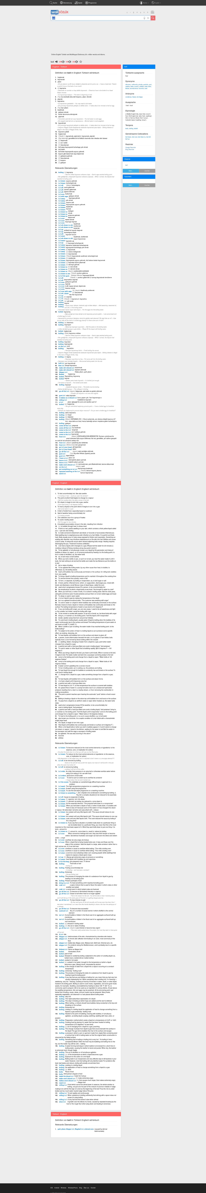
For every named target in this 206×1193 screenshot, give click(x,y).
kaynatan (67, 342)
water (61, 240)
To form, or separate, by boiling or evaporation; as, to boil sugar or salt (82, 580)
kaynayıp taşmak (71, 222)
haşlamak (61, 77)
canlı (68, 346)
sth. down (63, 293)
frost (62, 437)
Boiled (61, 374)
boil (126, 165)
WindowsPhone (73, 1188)
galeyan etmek (63, 112)
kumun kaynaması (87, 473)
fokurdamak (65, 145)
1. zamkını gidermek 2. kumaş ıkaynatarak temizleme (94, 277)
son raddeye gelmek (78, 432)
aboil (69, 1069)
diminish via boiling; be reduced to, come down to (85, 801)
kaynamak (61, 79)
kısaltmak (61, 110)
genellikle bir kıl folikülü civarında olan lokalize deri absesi (88, 138)
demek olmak (75, 269)
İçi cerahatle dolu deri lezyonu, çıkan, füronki (76, 97)
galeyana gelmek (66, 156)
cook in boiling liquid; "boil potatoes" (70, 707)
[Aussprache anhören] (62, 62)
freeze (134, 97)
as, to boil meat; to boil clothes (68, 556)
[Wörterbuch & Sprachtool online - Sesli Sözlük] (60, 14)
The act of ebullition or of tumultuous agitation (80, 1052)
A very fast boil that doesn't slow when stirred (83, 1099)
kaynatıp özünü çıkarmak (76, 262)
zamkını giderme (82, 273)
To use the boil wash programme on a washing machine (85, 790)
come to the (65, 430)
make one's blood (67, 465)
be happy (140, 97)
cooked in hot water (71, 960)
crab (62, 885)
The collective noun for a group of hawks (71, 517)
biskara (63, 949)
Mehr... (131, 171)
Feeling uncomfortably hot (74, 868)
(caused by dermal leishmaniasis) (101, 1130)
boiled (60, 312)
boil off (148, 137)
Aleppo (63, 372)
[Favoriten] (80, 63)
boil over (134, 137)
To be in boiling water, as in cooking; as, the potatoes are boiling (80, 668)
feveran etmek (70, 288)
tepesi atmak (69, 219)
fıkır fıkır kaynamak (75, 295)
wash (61, 786)
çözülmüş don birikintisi (80, 443)
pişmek (60, 99)
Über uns (86, 1188)
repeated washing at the (69, 471)
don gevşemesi (80, 445)
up (60, 229)
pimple (140, 84)
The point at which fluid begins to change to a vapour (76, 498)
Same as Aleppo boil (75, 949)
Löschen (147, 171)
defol (74, 449)
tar (61, 915)
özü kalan (61, 149)
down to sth (64, 273)
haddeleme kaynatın (84, 400)
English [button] (157, 3)
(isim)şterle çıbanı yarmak (77, 460)
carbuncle (135, 84)
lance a (63, 460)
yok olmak (69, 200)
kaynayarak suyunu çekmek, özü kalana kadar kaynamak (85, 260)
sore (146, 88)
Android (56, 1188)
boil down (128, 137)
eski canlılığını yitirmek (85, 451)
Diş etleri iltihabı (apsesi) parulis (84, 453)
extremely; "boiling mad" (73, 971)
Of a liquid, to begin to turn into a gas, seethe (73, 502)
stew (146, 86)
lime (61, 365)
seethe (127, 86)
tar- (61, 919)
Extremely (68, 872)
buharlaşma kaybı (70, 232)
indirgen (71, 211)
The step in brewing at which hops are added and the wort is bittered (88, 1001)
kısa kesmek (72, 254)
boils (61, 1072)
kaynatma (61, 101)
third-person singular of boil (73, 1074)
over (61, 194)
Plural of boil (69, 1071)
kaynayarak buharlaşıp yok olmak (77, 247)
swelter (141, 86)
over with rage (65, 291)
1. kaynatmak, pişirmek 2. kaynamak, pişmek (79, 136)
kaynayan (67, 325)
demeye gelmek (73, 264)
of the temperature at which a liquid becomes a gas (85, 1054)
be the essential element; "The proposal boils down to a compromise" (89, 803)
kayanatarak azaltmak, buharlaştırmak (85, 256)
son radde (64, 143)
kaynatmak (62, 123)
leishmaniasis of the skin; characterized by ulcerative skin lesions (90, 936)
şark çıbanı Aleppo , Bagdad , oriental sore (76, 1129)
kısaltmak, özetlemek (81, 237)
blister (127, 88)
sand (62, 473)
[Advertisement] (103, 38)
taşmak (67, 284)
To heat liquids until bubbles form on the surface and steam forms (80, 679)
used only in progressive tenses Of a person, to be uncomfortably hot (81, 587)
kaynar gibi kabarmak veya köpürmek (71, 154)
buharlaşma (76, 185)
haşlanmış (71, 374)
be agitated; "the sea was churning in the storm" (74, 733)
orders (62, 775)
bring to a (64, 883)
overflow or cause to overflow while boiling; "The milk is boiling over (88, 848)
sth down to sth (65, 225)
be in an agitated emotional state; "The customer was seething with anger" (83, 600)
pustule (145, 84)
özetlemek (77, 226)
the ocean (63, 782)
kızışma (63, 160)
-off (60, 234)
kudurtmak (78, 367)
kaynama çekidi (63, 132)
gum (62, 395)
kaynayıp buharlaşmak (75, 243)
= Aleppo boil (81, 1082)
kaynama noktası (75, 333)
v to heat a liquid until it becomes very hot (72, 681)
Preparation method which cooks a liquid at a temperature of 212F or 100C (90, 1020)
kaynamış (67, 312)
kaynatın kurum (71, 234)
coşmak (69, 297)
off (60, 185)
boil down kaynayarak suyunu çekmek (71, 151)
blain (149, 86)
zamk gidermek (69, 187)
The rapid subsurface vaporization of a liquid (80, 999)
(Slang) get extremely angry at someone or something (84, 857)
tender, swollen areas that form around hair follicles (75, 618)
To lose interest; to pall (77, 900)
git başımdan (77, 447)
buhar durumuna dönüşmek (67, 114)
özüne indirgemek (74, 252)
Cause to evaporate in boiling (74, 797)
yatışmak (75, 425)
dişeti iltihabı (70, 455)
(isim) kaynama (70, 413)
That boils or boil (75, 863)
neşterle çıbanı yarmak (75, 462)
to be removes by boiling (72, 760)
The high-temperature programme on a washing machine (85, 786)
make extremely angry (85, 1078)
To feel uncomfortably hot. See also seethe (72, 493)
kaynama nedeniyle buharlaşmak (77, 245)
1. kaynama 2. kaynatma (78, 299)
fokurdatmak (65, 158)
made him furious (80, 1076)
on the (62, 346)
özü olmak (73, 267)
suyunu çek (70, 202)
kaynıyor (68, 385)
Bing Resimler (129, 149)
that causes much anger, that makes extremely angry (97, 1080)
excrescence (134, 88)
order (61, 771)
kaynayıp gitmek (74, 198)
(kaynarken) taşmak (71, 279)
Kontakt (93, 1188)
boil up (127, 139)
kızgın (70, 415)
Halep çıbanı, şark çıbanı (83, 372)
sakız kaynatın (71, 395)
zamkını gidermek (70, 189)
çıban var (72, 458)
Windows (63, 1188)
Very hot (68, 996)
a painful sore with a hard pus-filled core (72, 683)
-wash (61, 791)
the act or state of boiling (76, 926)
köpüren (70, 417)
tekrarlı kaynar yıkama (93, 470)
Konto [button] (145, 3)
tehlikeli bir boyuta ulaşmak (73, 230)
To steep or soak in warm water (69, 596)
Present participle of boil (73, 881)
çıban (59, 82)
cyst (150, 84)
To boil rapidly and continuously (78, 1093)
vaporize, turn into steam (76, 799)
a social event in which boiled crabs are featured (82, 889)
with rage (63, 196)
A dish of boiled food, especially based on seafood (75, 511)
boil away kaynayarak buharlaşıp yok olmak (73, 147)
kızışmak (77, 228)
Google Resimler (130, 147)
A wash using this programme (76, 788)
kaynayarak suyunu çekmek (75, 204)
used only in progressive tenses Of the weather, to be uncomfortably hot (82, 705)
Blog (80, 1188)
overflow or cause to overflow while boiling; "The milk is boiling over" (88, 851)
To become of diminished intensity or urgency (85, 891)
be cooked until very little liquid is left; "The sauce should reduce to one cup (91, 816)
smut (61, 236)
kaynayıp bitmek (88, 275)
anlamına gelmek (74, 215)
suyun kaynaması (80, 239)
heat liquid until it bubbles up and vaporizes (80, 859)
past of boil (68, 953)
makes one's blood (67, 1081)
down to (62, 212)
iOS (51, 1188)
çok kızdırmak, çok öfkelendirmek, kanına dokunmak (96, 464)
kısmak (68, 209)
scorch (136, 86)
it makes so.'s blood (68, 398)
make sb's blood (66, 368)
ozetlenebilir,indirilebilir (81, 271)
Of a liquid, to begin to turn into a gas (70, 722)
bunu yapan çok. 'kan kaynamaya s (89, 397)
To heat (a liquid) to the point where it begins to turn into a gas (79, 506)
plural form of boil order (75, 775)
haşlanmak (62, 134)
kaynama (63, 88)
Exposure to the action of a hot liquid (77, 1056)
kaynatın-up (70, 241)
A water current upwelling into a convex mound (74, 666)
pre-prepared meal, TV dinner (80, 861)
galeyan (63, 162)
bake (131, 86)
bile (65, 934)
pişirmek (61, 116)
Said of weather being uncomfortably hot (71, 513)
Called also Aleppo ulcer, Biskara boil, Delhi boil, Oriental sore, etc (90, 943)
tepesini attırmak (80, 370)
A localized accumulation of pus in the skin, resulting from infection (80, 524)
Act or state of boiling (65, 565)
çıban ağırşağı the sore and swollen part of (82, 402)
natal (62, 1083)
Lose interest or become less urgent (88, 928)
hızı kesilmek (76, 428)
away (61, 198)
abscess (128, 84)
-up (60, 243)
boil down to (141, 137)
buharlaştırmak (71, 183)
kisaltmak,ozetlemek (87, 290)
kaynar (66, 303)
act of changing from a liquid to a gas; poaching (83, 1026)
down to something (66, 793)
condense (128, 97)
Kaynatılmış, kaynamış (72, 376)
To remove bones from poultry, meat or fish (73, 578)
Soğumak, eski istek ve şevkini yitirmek (89, 391)
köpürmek (64, 140)
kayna (69, 357)
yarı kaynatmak (70, 363)
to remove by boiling (71, 767)
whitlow (60, 738)
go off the (64, 391)
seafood (63, 911)
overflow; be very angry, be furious (77, 840)
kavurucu (70, 322)
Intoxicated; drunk (74, 951)
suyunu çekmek (71, 181)
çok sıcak (70, 301)
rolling (63, 400)
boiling (61, 172)
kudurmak (68, 194)
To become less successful (79, 908)
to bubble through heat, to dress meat (74, 526)
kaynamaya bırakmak (85, 468)
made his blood (66, 1076)
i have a (63, 458)
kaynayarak (68, 344)
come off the (65, 425)
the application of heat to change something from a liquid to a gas (87, 1067)
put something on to (68, 469)
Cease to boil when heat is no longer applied (85, 893)
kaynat (67, 378)
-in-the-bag (63, 861)
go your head (65, 447)
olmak (70, 213)
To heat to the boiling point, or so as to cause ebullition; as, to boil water (82, 716)
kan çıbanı (64, 108)
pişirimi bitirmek (69, 192)
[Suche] (153, 18)
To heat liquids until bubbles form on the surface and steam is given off (82, 635)
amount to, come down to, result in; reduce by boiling (88, 831)
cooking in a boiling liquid (73, 1065)
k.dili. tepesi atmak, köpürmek (75, 286)
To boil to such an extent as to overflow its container (84, 778)
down (61, 181)
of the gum (63, 276)
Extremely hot (70, 1007)
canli (83, 466)
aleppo (63, 939)
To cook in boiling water (66, 520)
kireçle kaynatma (71, 365)
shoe (62, 1102)
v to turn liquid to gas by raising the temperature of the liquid (78, 598)
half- (61, 363)
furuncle (61, 736)
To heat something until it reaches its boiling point (86, 883)
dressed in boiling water (75, 923)
